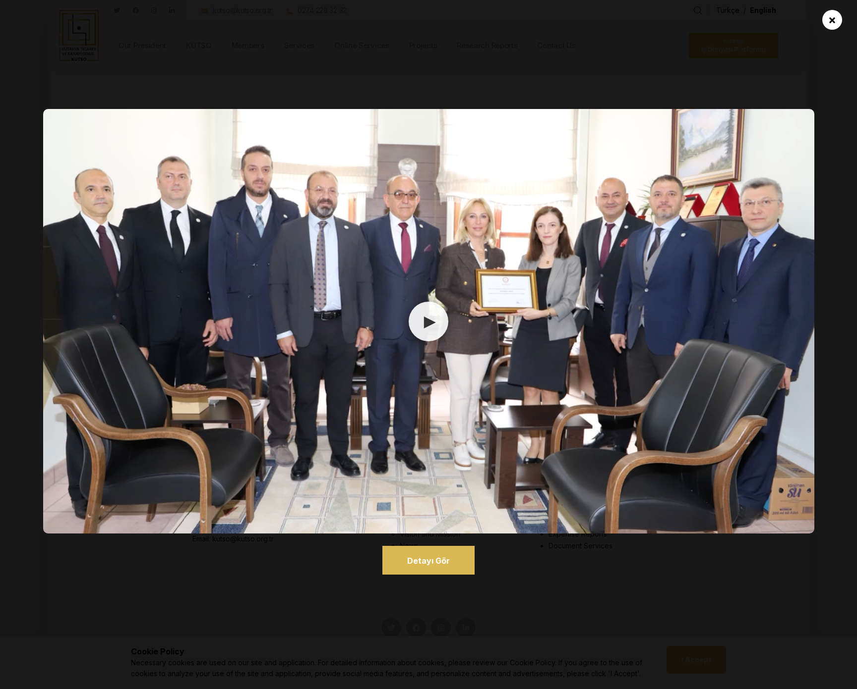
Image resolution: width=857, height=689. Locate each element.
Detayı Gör (428, 561)
